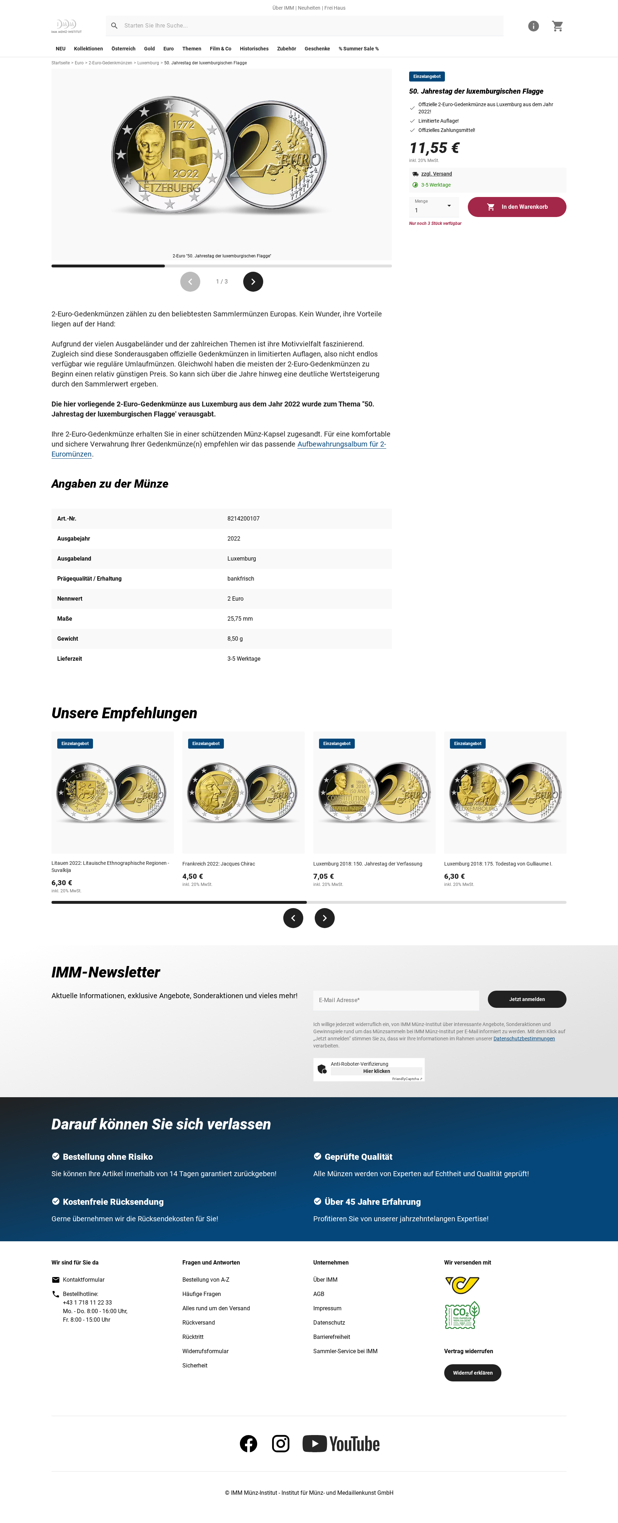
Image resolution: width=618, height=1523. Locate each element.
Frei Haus (334, 8)
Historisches (254, 48)
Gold (149, 48)
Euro (168, 48)
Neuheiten (309, 8)
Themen (191, 48)
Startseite (61, 62)
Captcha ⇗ (407, 1079)
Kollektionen (88, 48)
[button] (114, 25)
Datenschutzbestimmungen (524, 1038)
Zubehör (286, 48)
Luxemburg (148, 62)
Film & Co (220, 48)
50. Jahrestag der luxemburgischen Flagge (205, 62)
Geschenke (317, 48)
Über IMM (283, 8)
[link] (67, 26)
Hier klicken (376, 1071)
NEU (60, 48)
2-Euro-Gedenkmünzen (110, 62)
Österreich (124, 48)
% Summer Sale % (359, 48)
